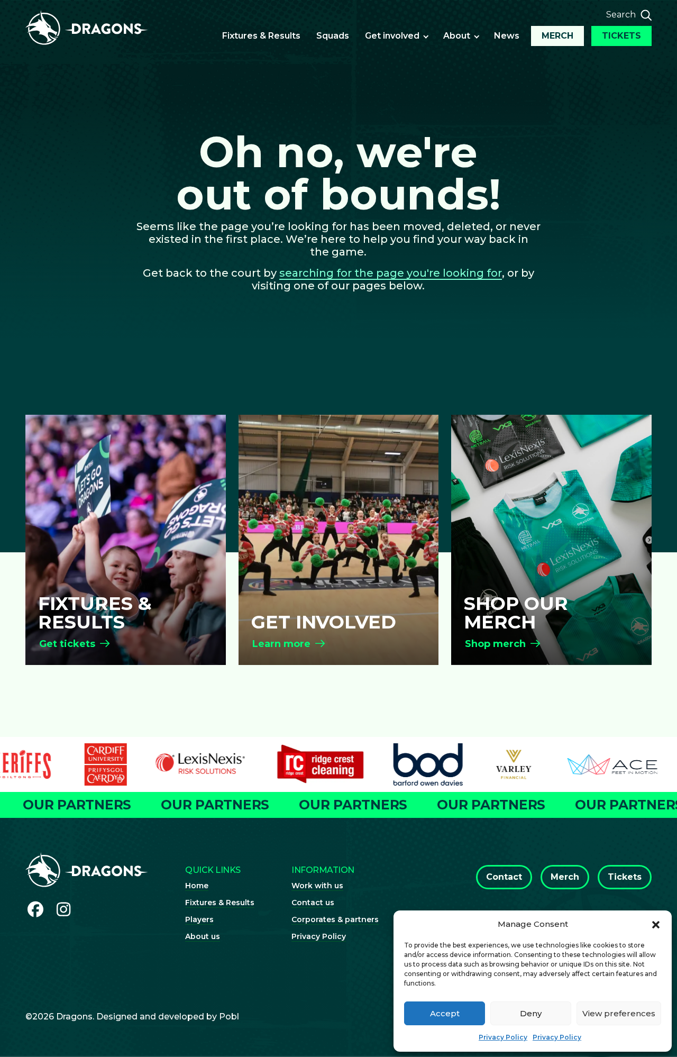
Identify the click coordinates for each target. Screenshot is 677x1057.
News (506, 36)
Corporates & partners (335, 919)
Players (199, 919)
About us (202, 936)
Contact (504, 877)
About (456, 36)
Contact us (312, 902)
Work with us (317, 885)
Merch (557, 36)
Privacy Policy (503, 1037)
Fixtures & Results (261, 36)
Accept (445, 1013)
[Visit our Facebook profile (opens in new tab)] (35, 909)
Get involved (392, 36)
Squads (332, 36)
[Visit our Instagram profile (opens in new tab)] (64, 909)
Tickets (621, 36)
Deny (531, 1013)
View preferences (618, 1013)
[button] (656, 924)
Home (196, 885)
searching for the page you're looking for (390, 273)
